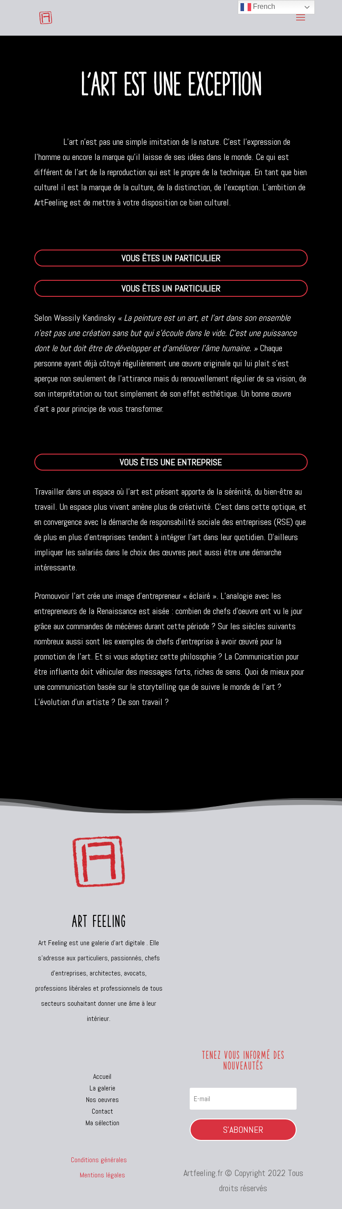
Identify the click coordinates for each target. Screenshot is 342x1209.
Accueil (102, 1076)
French (263, 6)
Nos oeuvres (102, 1099)
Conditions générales (99, 1159)
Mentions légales (99, 1175)
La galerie (102, 1088)
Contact (102, 1111)
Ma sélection (102, 1122)
